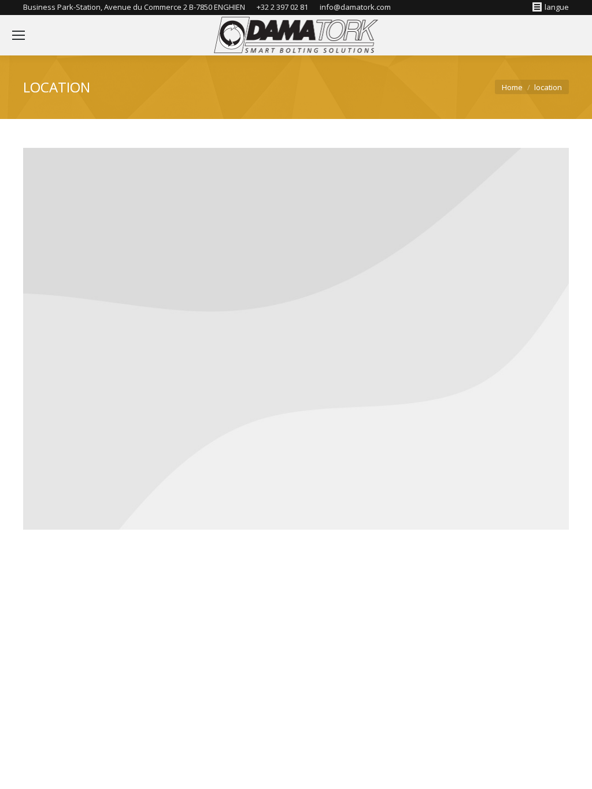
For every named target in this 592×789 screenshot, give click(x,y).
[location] (296, 339)
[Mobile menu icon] (18, 35)
